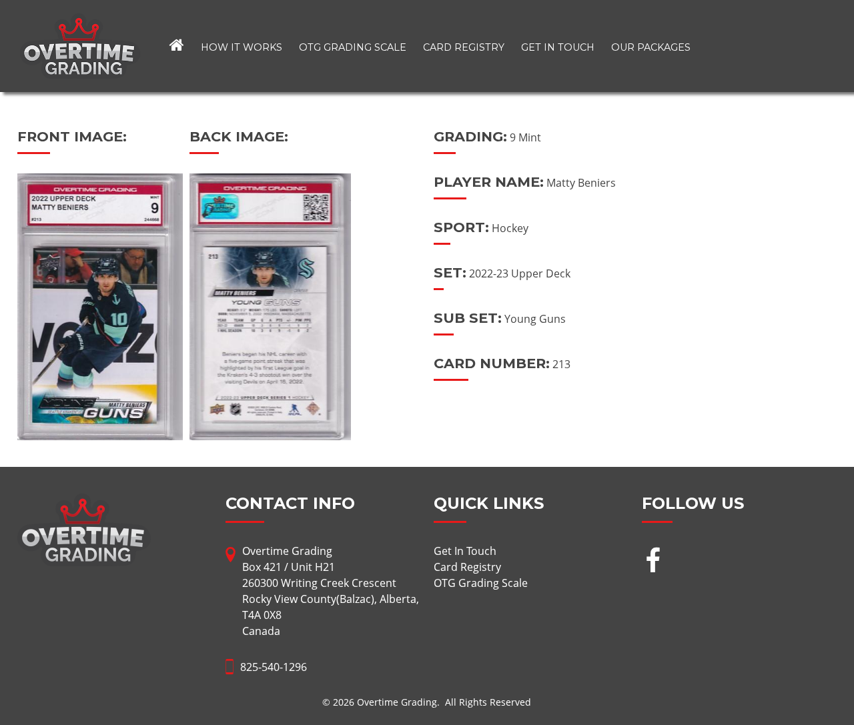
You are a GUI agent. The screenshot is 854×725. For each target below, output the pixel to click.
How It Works (241, 47)
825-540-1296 (273, 667)
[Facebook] (653, 562)
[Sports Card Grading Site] (80, 21)
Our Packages (651, 47)
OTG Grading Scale (352, 47)
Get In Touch (557, 47)
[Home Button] (176, 46)
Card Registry (463, 47)
